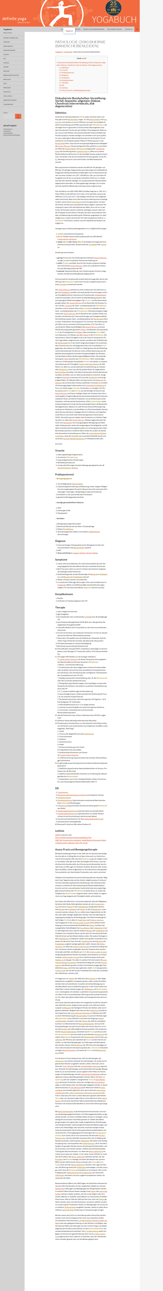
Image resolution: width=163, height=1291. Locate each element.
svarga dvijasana (8, 133)
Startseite (6, 42)
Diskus (83, 329)
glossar (6, 54)
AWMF (58, 835)
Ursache (63, 70)
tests (5, 83)
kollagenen (66, 292)
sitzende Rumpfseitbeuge (90, 1074)
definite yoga (76, 29)
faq (4, 58)
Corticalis (68, 306)
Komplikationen (66, 80)
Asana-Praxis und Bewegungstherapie (74, 90)
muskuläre (95, 385)
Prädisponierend (66, 73)
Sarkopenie (67, 423)
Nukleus (79, 332)
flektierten (99, 380)
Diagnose (64, 75)
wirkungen (7, 87)
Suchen (5, 113)
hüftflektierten (94, 532)
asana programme (9, 50)
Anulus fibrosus (64, 146)
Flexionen (66, 377)
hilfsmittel (7, 92)
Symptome (64, 78)
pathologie (68, 52)
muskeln (6, 62)
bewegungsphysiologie (11, 75)
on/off (84, 58)
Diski (66, 359)
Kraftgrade (61, 585)
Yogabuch (7, 29)
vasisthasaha (60, 1093)
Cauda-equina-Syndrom (66, 239)
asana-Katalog (8, 46)
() (100, 928)
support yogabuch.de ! (10, 38)
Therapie (63, 83)
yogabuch (59, 52)
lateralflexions (76, 1087)
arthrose (64, 806)
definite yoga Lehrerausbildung (93, 29)
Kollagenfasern (100, 295)
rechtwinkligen (91, 1066)
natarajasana (7, 131)
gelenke (6, 67)
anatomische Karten (10, 100)
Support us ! (129, 29)
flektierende (60, 1188)
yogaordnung (8, 104)
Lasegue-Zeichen (78, 553)
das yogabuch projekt (114, 29)
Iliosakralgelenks (63, 811)
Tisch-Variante (68, 1066)
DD (61, 85)
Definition (64, 68)
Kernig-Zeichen (92, 553)
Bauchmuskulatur (69, 1050)
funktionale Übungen (14, 135)
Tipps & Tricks (7, 96)
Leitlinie (63, 88)
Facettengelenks (63, 813)
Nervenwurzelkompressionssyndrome (71, 795)
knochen (6, 71)
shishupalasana (7, 129)
